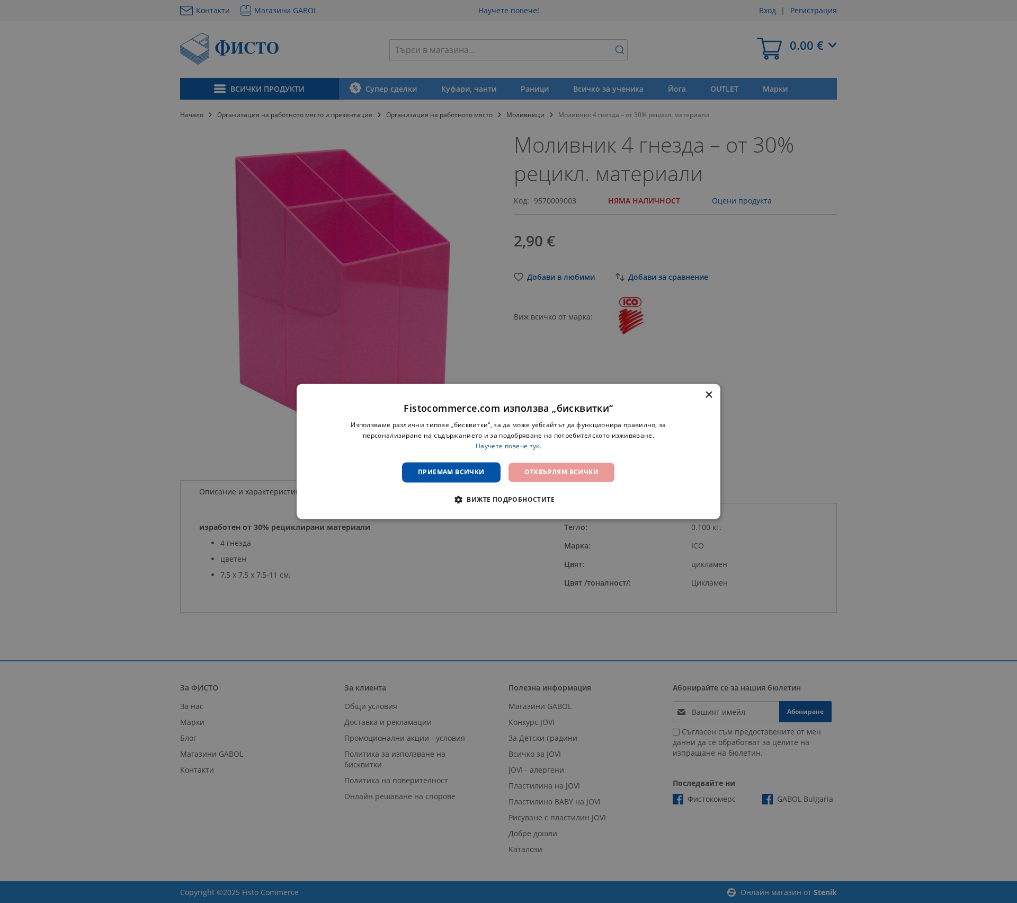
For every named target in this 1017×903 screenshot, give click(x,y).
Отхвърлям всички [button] (561, 471)
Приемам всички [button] (451, 471)
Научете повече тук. (508, 445)
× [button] (708, 395)
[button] (508, 499)
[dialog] (508, 451)
